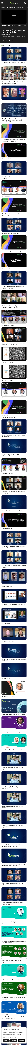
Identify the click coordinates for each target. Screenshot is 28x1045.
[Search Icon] (25, 3)
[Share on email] (12, 40)
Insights (3, 7)
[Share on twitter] (3, 40)
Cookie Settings (12, 1037)
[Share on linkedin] (9, 40)
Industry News (9, 7)
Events (21, 7)
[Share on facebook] (6, 40)
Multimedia (16, 7)
